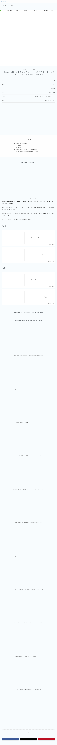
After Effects (52, 88)
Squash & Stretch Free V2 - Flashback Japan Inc (38, 255)
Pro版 (19, 147)
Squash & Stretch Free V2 (32, 237)
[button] (10, 739)
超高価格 (53, 92)
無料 (50, 92)
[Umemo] (3, 1)
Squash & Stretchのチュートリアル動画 (28, 151)
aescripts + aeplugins (39, 96)
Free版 (20, 145)
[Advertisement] (28, 118)
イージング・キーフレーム (49, 100)
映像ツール (53, 80)
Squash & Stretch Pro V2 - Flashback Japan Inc (38, 297)
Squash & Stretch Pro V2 (32, 279)
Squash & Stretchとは (21, 143)
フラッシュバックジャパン (49, 96)
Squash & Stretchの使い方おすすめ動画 (26, 149)
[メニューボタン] (55, 1)
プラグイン (53, 84)
